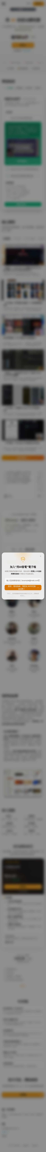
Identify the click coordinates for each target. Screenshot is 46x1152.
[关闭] (40, 556)
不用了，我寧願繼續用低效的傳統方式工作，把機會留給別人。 (23, 595)
